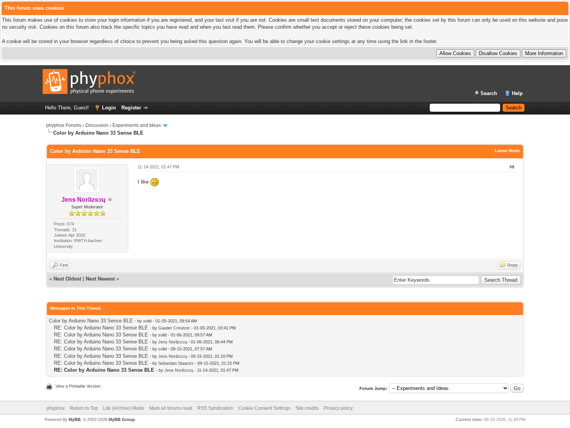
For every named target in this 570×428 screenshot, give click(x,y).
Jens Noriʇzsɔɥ (172, 342)
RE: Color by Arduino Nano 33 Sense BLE (101, 328)
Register (131, 108)
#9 (512, 167)
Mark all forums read (170, 408)
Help (517, 93)
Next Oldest (67, 279)
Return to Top (84, 408)
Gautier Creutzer (174, 328)
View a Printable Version (77, 386)
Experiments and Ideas (136, 125)
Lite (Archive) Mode (123, 408)
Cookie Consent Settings (264, 408)
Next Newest (100, 279)
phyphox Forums (63, 125)
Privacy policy (338, 408)
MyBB (75, 419)
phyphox (56, 408)
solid (147, 321)
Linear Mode (507, 150)
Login (109, 108)
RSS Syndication (215, 408)
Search (488, 93)
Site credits (307, 408)
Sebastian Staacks (175, 363)
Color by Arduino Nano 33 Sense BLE (91, 321)
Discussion (97, 125)
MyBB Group (122, 419)
